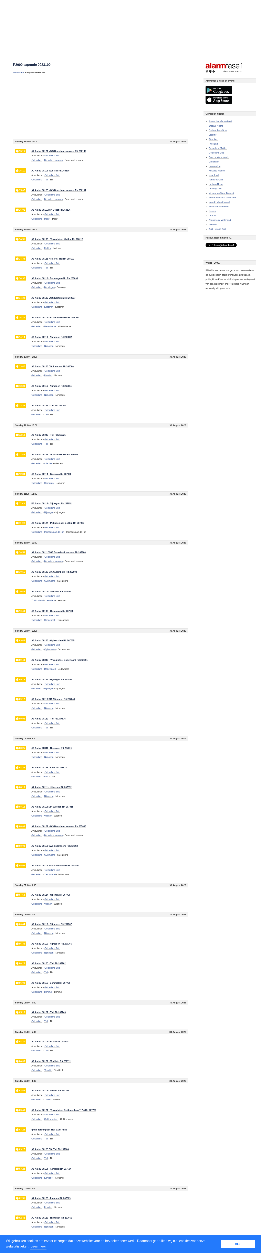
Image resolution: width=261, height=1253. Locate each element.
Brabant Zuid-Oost (218, 130)
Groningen (214, 161)
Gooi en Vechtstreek (219, 157)
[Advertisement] (100, 106)
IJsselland (214, 175)
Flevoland (213, 139)
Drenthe (213, 135)
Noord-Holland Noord (219, 202)
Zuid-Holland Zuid (217, 229)
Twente (212, 211)
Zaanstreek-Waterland (220, 220)
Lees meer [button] (38, 1246)
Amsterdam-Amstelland (220, 121)
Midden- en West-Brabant (221, 193)
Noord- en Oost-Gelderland (222, 197)
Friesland (213, 144)
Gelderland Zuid (216, 152)
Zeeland (213, 224)
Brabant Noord (216, 126)
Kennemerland (216, 179)
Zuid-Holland (37, 600)
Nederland (18, 72)
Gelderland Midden (218, 148)
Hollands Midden (217, 170)
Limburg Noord (216, 184)
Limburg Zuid (215, 188)
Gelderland (36, 160)
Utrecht (212, 215)
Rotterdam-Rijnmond (219, 206)
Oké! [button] (238, 1244)
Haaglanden (214, 166)
